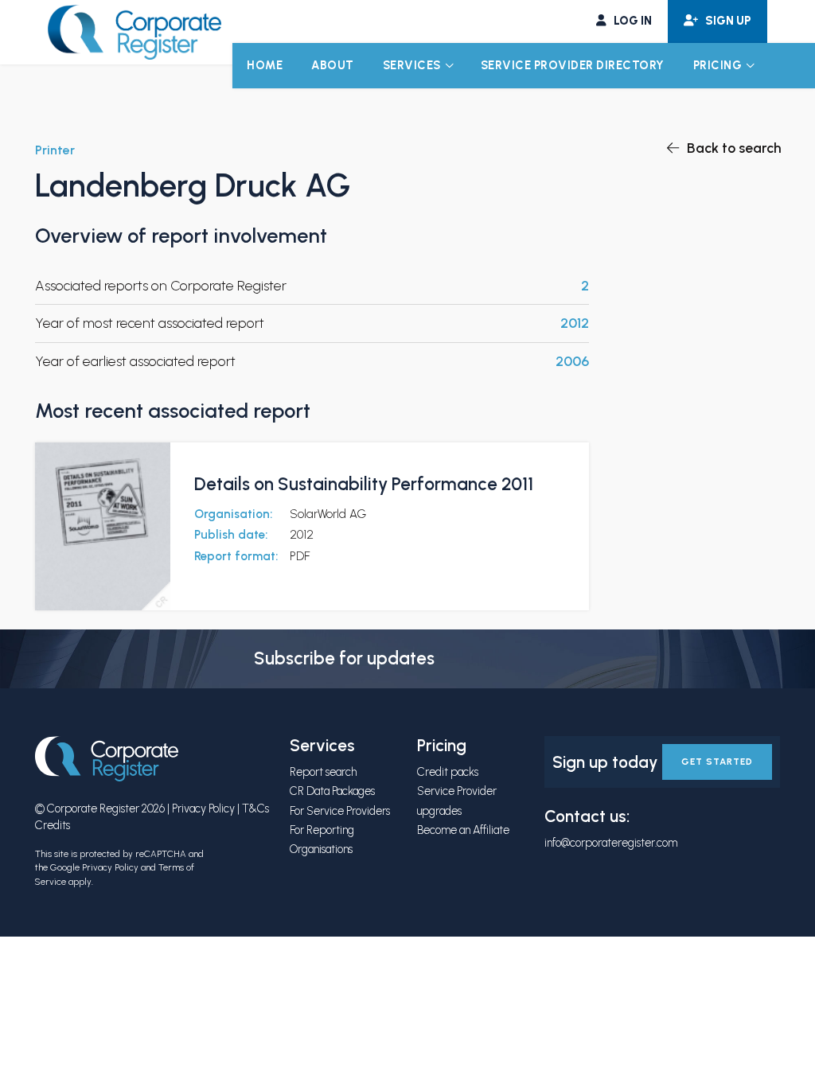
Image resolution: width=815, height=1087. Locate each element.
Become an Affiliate (463, 830)
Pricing (718, 65)
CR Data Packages (332, 791)
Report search (323, 772)
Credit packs (447, 772)
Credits (52, 825)
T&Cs (255, 808)
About (332, 65)
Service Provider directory (573, 65)
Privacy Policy (203, 808)
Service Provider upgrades (457, 800)
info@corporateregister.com (610, 843)
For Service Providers (340, 811)
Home (265, 65)
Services (412, 65)
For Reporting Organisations (322, 839)
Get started (717, 761)
